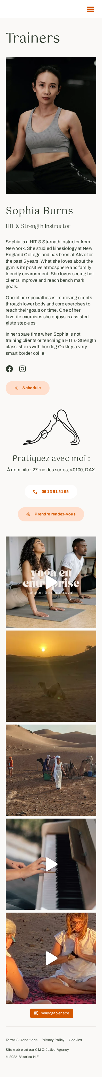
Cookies (75, 1040)
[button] (90, 9)
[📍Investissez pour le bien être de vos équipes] (51, 582)
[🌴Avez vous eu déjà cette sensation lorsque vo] (51, 770)
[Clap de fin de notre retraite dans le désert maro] (51, 958)
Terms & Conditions (21, 1040)
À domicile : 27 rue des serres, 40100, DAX (51, 469)
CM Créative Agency (52, 1050)
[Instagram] (22, 368)
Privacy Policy (53, 1040)
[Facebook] (9, 368)
